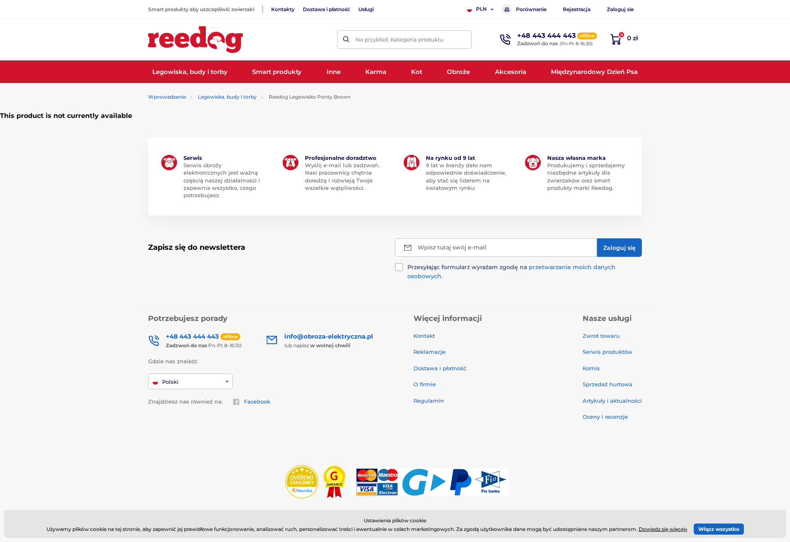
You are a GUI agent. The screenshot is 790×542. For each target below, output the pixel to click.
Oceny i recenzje (605, 416)
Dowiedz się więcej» (663, 529)
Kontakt (424, 335)
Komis (591, 368)
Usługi (366, 9)
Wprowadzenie (167, 97)
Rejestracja (576, 9)
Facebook (257, 401)
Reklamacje (430, 351)
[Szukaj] (346, 39)
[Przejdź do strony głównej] (195, 39)
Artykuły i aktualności (612, 400)
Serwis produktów (607, 351)
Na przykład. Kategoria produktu (400, 39)
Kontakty (283, 9)
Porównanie (531, 9)
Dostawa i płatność (326, 9)
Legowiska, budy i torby (227, 97)
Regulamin (429, 400)
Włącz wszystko (718, 529)
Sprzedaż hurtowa (607, 384)
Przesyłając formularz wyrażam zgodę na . (511, 271)
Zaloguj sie (620, 9)
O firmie (425, 384)
